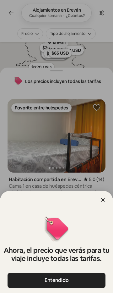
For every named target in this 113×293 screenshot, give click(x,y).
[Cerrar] (102, 199)
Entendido (57, 280)
